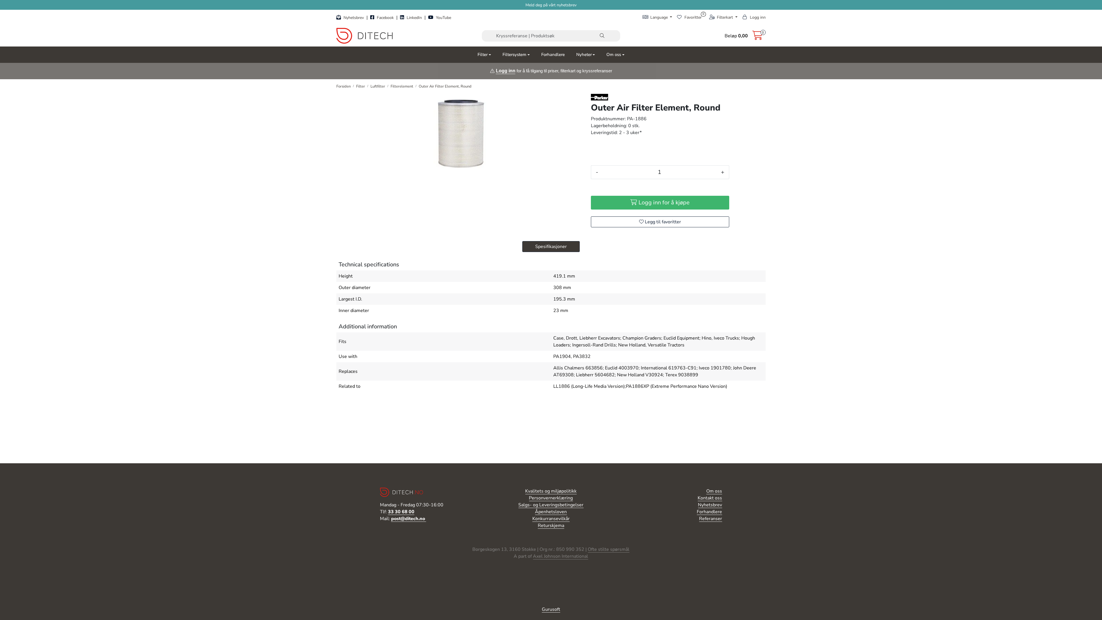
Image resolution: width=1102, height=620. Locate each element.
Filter (483, 54)
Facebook (385, 17)
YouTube (443, 17)
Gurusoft (551, 609)
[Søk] (602, 36)
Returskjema (551, 525)
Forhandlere (553, 54)
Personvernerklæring (551, 498)
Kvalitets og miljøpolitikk (551, 491)
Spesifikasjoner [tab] (551, 246)
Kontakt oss (710, 498)
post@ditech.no (408, 519)
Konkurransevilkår (551, 519)
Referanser (710, 519)
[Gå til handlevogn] (757, 37)
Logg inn (505, 70)
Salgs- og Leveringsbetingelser (550, 505)
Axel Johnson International (560, 556)
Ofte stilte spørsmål (608, 549)
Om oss (613, 54)
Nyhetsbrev (353, 17)
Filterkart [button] (725, 17)
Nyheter (584, 54)
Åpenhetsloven (551, 512)
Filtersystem (514, 54)
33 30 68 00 (401, 512)
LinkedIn (414, 17)
